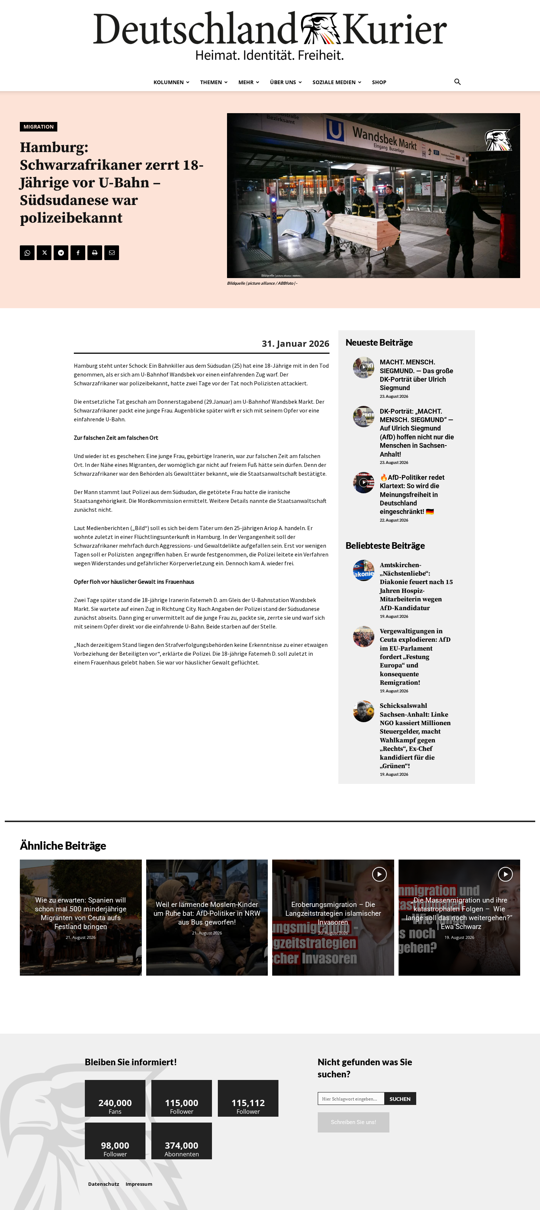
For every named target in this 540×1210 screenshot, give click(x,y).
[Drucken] (94, 252)
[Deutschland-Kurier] (270, 36)
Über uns (283, 82)
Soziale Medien (334, 82)
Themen (211, 82)
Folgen (182, 1082)
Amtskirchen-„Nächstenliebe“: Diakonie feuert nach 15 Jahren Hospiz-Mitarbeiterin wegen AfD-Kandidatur (416, 586)
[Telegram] (61, 252)
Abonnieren (181, 1125)
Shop (379, 82)
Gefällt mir (115, 1082)
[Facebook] (78, 252)
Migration (39, 126)
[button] (457, 83)
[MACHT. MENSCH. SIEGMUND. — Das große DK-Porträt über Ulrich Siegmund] (363, 367)
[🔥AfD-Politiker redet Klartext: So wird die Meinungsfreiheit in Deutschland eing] (363, 482)
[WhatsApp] (27, 252)
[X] (44, 252)
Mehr (245, 82)
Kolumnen (169, 82)
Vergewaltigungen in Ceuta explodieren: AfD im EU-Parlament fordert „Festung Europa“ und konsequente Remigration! (415, 657)
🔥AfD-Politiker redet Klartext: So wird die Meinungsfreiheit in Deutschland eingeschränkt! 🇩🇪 (412, 494)
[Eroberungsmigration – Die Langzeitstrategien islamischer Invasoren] (333, 918)
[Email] (111, 252)
